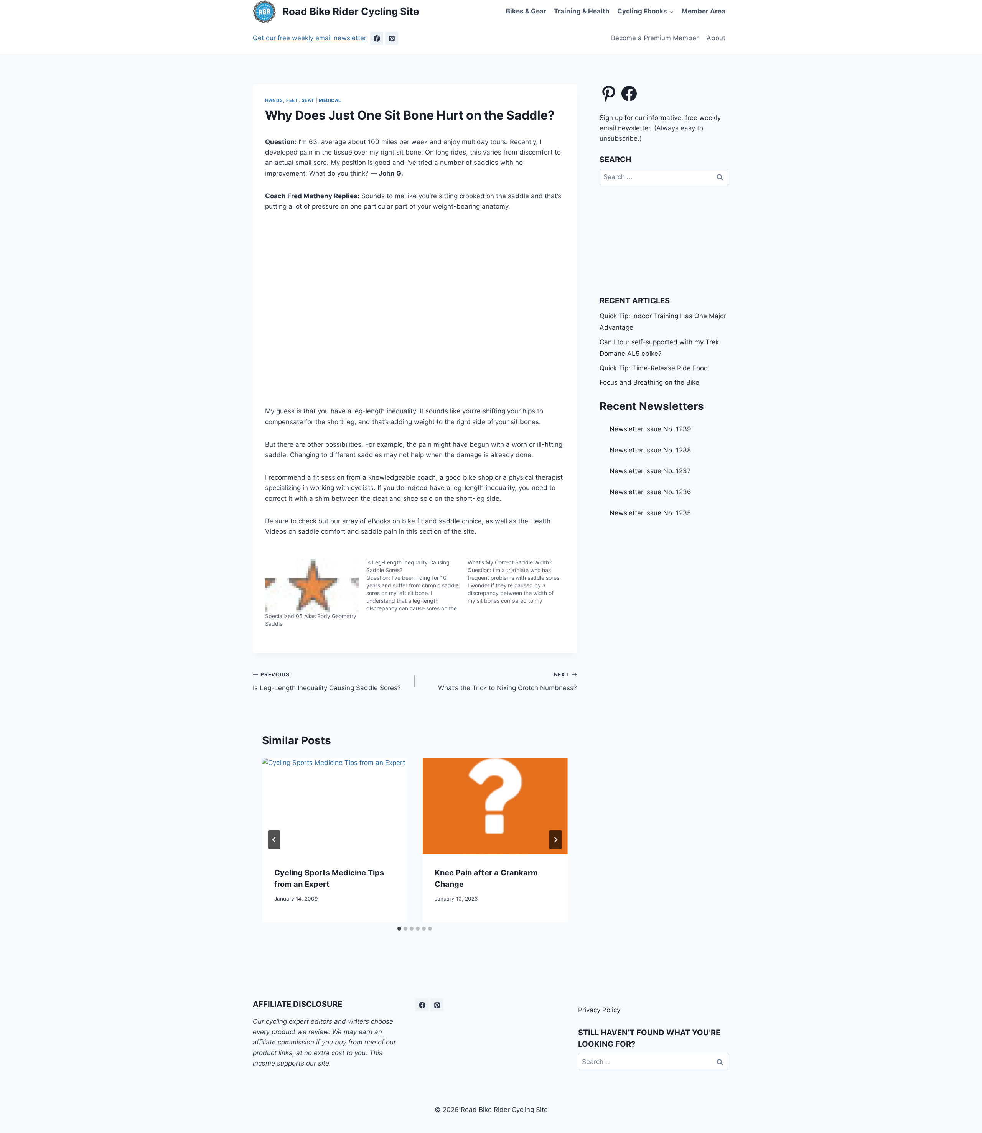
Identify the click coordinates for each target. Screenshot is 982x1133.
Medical (330, 100)
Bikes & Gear (526, 11)
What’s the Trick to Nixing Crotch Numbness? (507, 681)
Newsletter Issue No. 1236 (650, 492)
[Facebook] (376, 38)
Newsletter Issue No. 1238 (650, 450)
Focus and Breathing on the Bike (649, 382)
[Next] (555, 839)
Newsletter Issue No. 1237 (650, 471)
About (716, 38)
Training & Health (582, 11)
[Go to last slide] (274, 839)
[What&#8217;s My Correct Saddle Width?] (518, 582)
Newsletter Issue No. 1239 (650, 429)
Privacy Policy (599, 1010)
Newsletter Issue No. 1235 (650, 513)
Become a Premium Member (655, 38)
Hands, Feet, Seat (289, 100)
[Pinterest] (391, 38)
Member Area (703, 11)
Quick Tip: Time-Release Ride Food (654, 368)
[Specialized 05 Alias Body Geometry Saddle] (312, 585)
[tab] (399, 929)
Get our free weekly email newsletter (309, 38)
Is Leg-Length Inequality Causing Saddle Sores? (327, 681)
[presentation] (334, 806)
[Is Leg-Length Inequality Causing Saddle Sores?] (417, 585)
